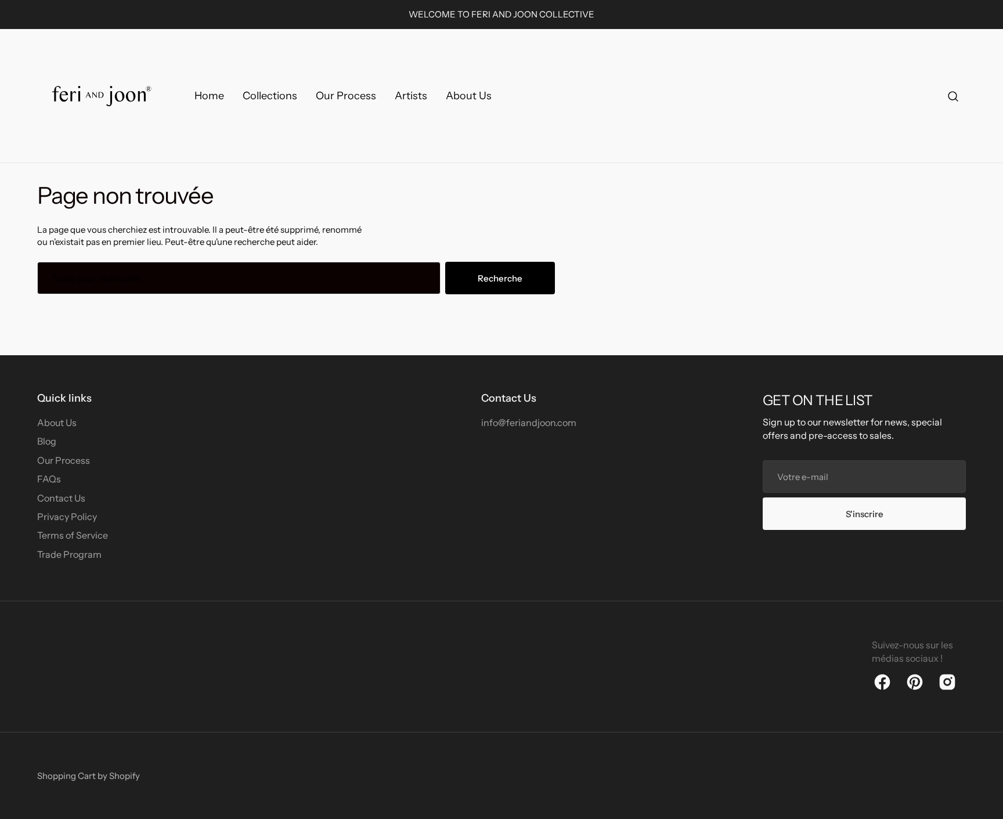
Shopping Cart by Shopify (88, 775)
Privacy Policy (67, 516)
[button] (953, 96)
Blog (46, 441)
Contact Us (61, 498)
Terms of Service (72, 535)
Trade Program (69, 554)
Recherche (500, 278)
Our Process (63, 460)
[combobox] (239, 278)
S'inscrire (864, 513)
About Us (57, 422)
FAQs (49, 479)
